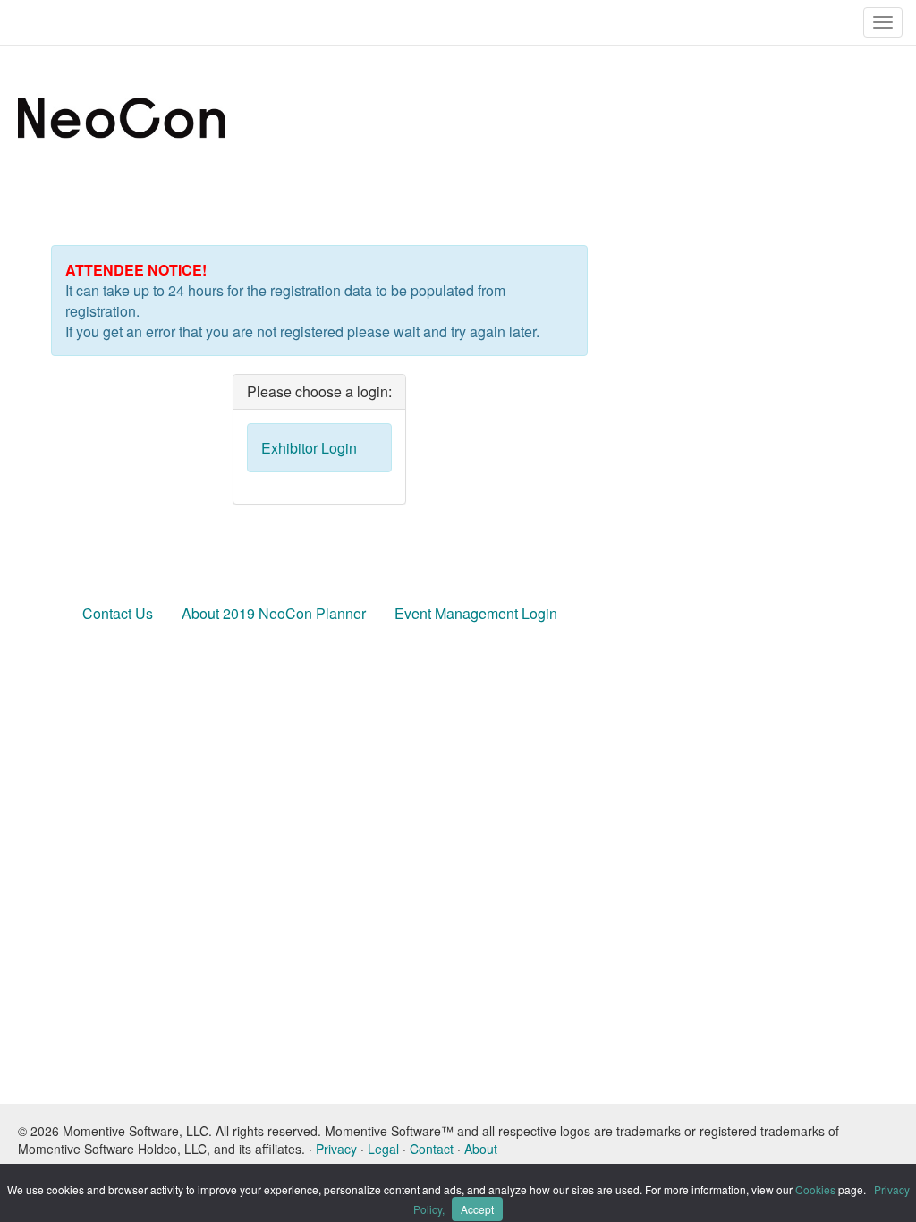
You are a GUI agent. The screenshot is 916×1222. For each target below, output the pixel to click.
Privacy (336, 1149)
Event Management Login (475, 613)
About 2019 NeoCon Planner (274, 613)
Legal (383, 1149)
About (480, 1149)
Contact (432, 1149)
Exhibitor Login (309, 447)
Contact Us (117, 613)
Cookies (815, 1189)
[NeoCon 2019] (229, 116)
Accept (477, 1209)
